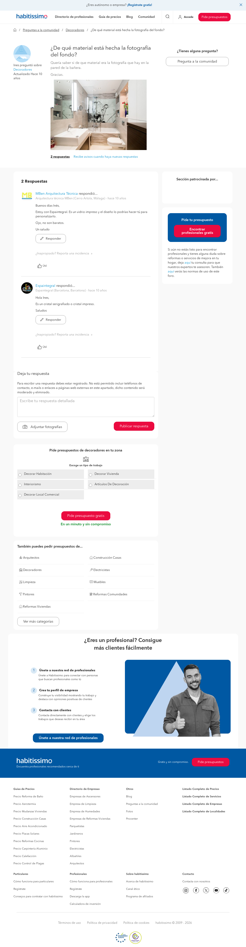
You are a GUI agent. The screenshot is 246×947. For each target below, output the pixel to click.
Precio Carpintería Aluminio (30, 848)
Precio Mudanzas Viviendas (30, 811)
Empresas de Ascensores (85, 796)
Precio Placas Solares (26, 833)
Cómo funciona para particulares (33, 881)
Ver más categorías (38, 621)
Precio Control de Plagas (28, 863)
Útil (45, 266)
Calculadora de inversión (85, 904)
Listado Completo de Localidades (203, 811)
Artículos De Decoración (112, 484)
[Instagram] (185, 890)
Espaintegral (45, 286)
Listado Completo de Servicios (201, 796)
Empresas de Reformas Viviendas (90, 818)
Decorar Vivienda (107, 474)
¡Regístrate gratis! (139, 5)
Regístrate (19, 889)
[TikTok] (226, 890)
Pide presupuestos (214, 17)
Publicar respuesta (134, 426)
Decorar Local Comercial (41, 494)
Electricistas (77, 848)
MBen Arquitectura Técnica (57, 194)
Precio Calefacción (24, 856)
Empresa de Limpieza (83, 804)
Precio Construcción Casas (29, 818)
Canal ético (133, 889)
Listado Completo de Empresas (202, 804)
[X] (206, 890)
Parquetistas (77, 826)
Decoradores (75, 30)
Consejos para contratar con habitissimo (38, 896)
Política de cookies (136, 923)
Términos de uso (69, 923)
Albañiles (75, 856)
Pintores (75, 841)
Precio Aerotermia (24, 804)
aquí (187, 262)
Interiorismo (32, 484)
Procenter (132, 818)
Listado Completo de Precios (200, 789)
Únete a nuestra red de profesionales (68, 738)
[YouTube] (216, 890)
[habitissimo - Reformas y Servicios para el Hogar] (32, 17)
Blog (129, 796)
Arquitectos (77, 863)
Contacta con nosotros (196, 881)
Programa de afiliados (139, 896)
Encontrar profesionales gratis (197, 231)
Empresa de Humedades (85, 811)
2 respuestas (60, 156)
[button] (22, 53)
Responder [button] (53, 238)
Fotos (129, 811)
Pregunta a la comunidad (197, 61)
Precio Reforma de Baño (28, 796)
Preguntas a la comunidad (41, 30)
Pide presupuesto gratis (85, 516)
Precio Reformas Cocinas (28, 841)
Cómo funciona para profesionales (91, 881)
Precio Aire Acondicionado (30, 826)
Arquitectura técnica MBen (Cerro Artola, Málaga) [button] (71, 198)
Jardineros (76, 833)
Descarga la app (80, 896)
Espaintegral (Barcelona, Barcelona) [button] (61, 290)
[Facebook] (196, 890)
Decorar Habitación (38, 474)
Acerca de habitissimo (139, 881)
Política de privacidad (102, 923)
